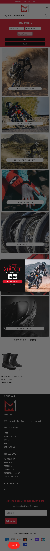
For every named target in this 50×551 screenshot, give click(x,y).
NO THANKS (12, 284)
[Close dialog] (1, 261)
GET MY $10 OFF (12, 282)
